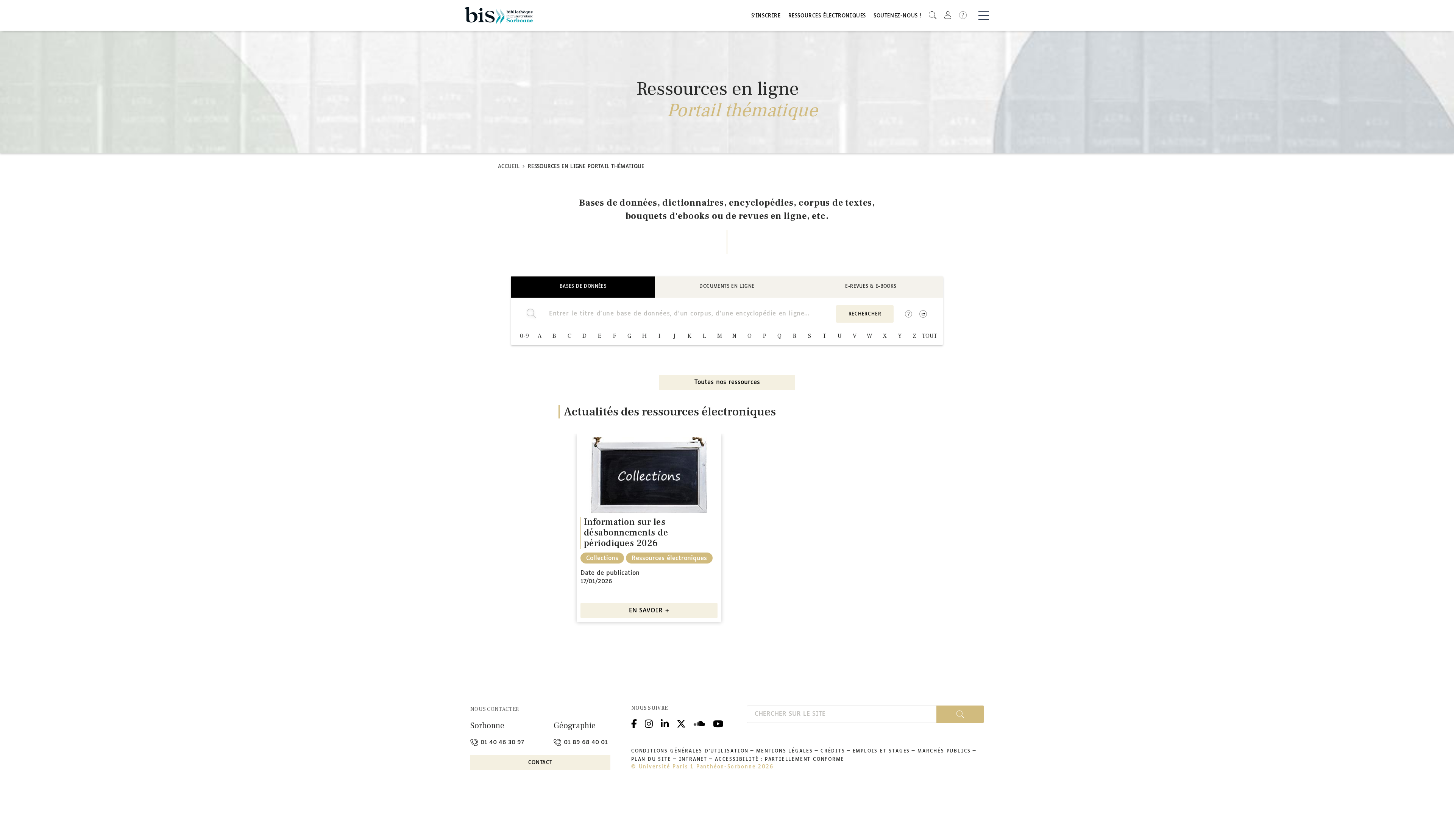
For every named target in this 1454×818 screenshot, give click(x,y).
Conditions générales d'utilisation (690, 751)
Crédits (833, 751)
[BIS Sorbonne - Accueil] (499, 15)
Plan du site (651, 759)
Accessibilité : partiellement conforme (779, 759)
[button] (932, 15)
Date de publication (610, 573)
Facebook (634, 722)
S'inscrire (766, 16)
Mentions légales (784, 751)
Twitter (681, 722)
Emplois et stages (881, 751)
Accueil (509, 166)
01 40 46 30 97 (501, 742)
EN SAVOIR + (649, 610)
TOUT (929, 336)
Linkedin (665, 722)
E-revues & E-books (870, 286)
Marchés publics (944, 751)
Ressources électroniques (827, 16)
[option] (649, 528)
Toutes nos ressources (727, 382)
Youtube (718, 722)
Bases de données (583, 286)
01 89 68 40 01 (585, 742)
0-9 (524, 336)
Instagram (649, 722)
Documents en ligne (726, 286)
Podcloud (699, 722)
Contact (540, 762)
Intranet (693, 759)
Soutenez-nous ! (897, 16)
